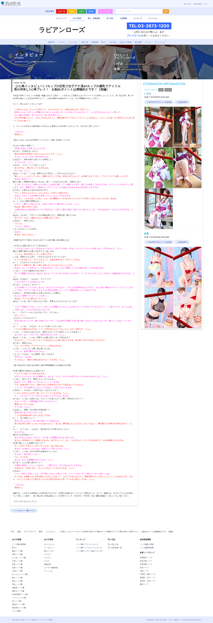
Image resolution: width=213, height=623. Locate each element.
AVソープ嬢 (16, 601)
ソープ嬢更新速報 (147, 548)
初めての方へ (188, 4)
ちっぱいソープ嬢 (19, 558)
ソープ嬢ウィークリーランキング (89, 548)
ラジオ (46, 561)
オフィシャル (160, 42)
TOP (12, 532)
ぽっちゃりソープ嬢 (20, 574)
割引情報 (138, 42)
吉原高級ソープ (146, 564)
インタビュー (50, 532)
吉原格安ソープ (146, 558)
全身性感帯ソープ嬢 (20, 594)
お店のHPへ (182, 102)
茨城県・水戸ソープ (147, 578)
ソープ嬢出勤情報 (19, 544)
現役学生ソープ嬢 (19, 608)
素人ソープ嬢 (17, 578)
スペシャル (153, 18)
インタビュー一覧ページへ (24, 510)
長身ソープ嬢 (17, 568)
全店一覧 (61, 11)
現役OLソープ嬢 (18, 604)
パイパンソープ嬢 (19, 598)
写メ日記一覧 (113, 544)
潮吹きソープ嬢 (18, 591)
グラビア (47, 554)
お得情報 (123, 18)
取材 (40, 532)
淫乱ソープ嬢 (17, 584)
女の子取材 (77, 18)
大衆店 (81, 11)
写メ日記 (109, 18)
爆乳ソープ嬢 (17, 551)
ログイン (206, 4)
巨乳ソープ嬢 (17, 554)
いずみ (147, 93)
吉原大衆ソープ (146, 561)
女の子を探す (105, 11)
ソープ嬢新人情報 (147, 544)
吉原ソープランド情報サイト (30, 620)
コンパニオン (73, 42)
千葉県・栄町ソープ (147, 574)
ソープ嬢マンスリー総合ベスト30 (89, 551)
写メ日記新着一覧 (115, 548)
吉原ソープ (144, 568)
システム (61, 42)
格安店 (72, 11)
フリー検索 (16, 611)
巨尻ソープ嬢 (17, 564)
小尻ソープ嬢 (17, 561)
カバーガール (49, 544)
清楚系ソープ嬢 (18, 588)
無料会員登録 (198, 4)
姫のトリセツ (49, 551)
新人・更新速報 (94, 18)
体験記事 (47, 564)
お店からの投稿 (126, 42)
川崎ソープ (144, 571)
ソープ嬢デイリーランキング (87, 544)
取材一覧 (84, 42)
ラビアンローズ (150, 89)
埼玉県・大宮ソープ (147, 581)
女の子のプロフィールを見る (159, 102)
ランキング (137, 18)
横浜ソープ (144, 584)
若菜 (146, 233)
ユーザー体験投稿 (51, 568)
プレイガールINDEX (46, 620)
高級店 (91, 11)
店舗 (19, 532)
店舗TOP (51, 42)
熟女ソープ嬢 (17, 581)
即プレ (103, 42)
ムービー (47, 558)
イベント (148, 42)
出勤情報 (94, 42)
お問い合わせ (16, 620)
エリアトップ (61, 18)
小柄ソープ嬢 (17, 571)
